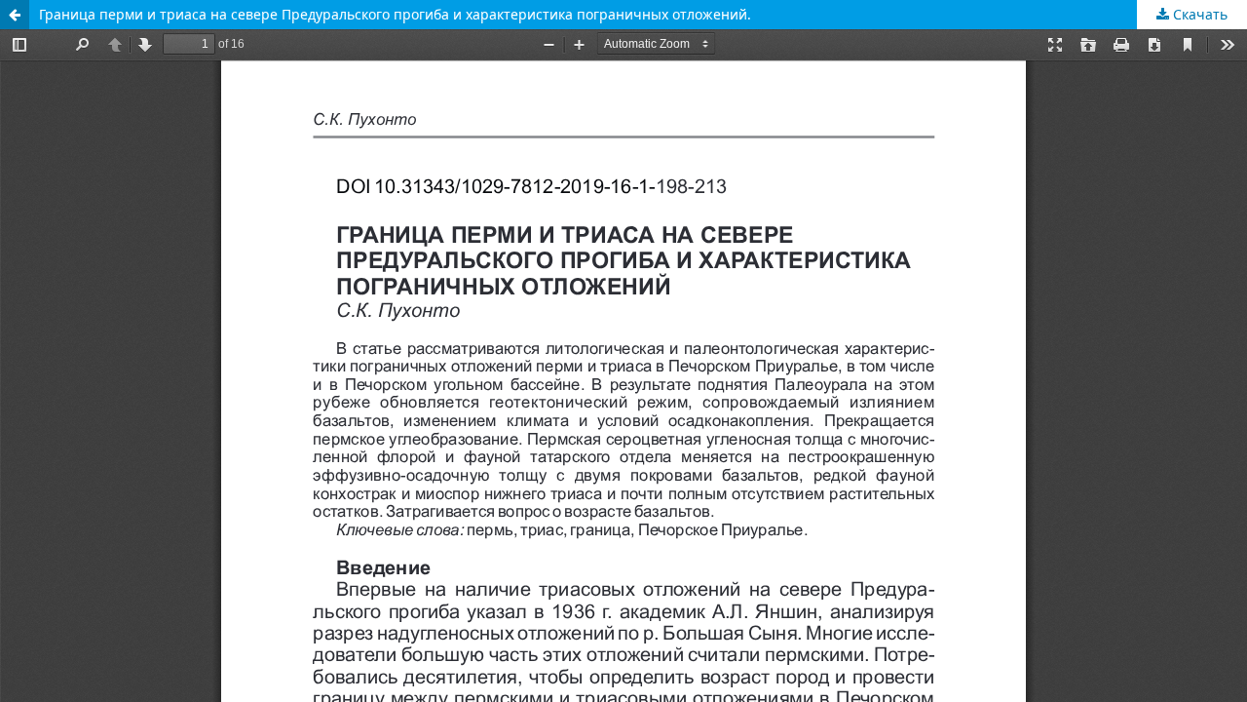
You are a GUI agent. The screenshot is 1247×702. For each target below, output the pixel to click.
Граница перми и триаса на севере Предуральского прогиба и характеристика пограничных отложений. (395, 14)
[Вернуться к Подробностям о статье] (14, 14)
